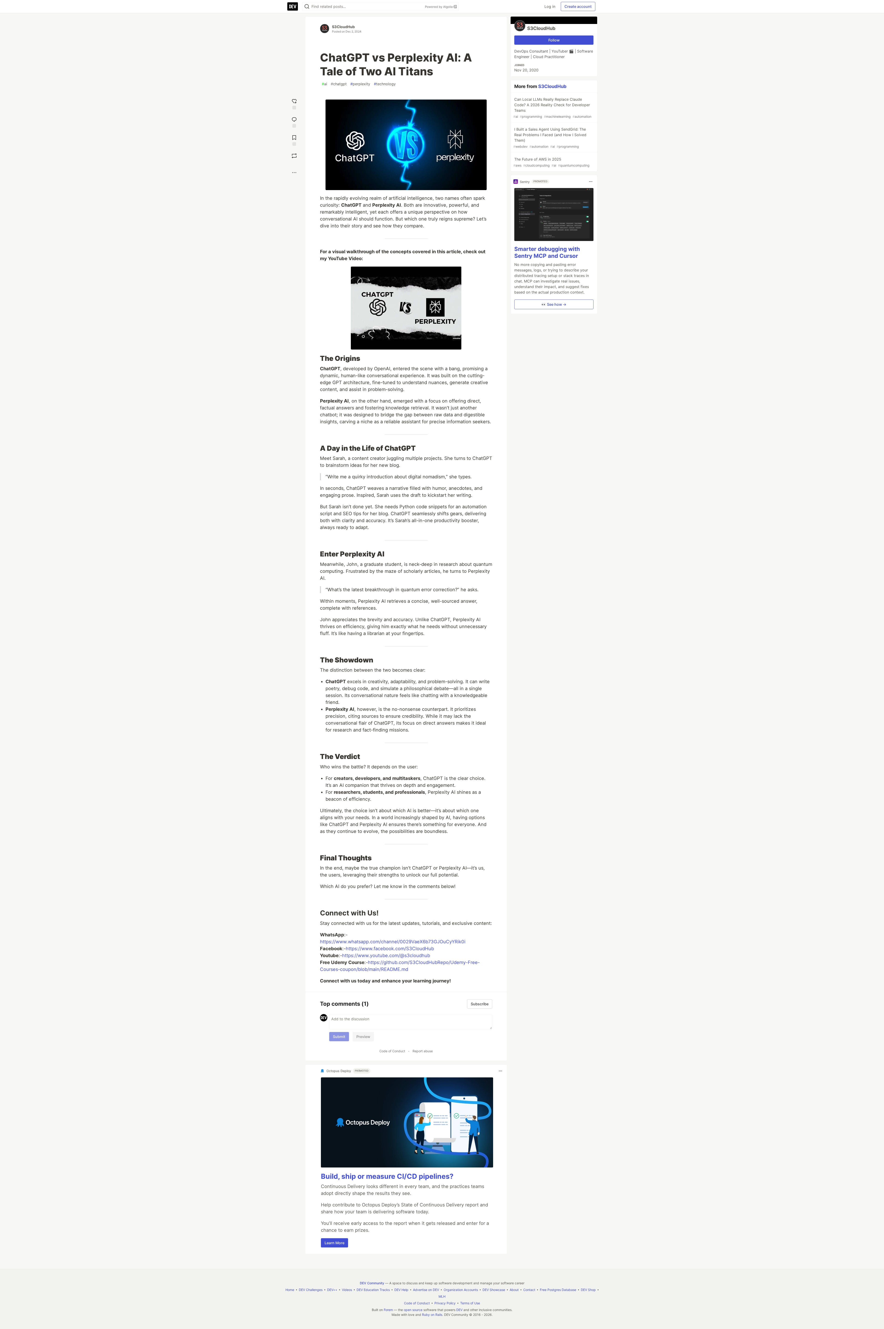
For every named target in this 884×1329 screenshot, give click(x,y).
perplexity (360, 84)
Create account (578, 6)
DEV (459, 1310)
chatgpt (339, 84)
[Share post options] (294, 172)
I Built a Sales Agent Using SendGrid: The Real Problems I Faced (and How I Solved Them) (549, 137)
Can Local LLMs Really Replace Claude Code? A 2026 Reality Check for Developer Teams (552, 107)
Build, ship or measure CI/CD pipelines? (387, 1176)
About (514, 1290)
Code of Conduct (392, 1051)
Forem (388, 1310)
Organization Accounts (461, 1290)
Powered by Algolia (439, 7)
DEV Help (401, 1290)
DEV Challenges (311, 1290)
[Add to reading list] (294, 140)
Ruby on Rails (432, 1315)
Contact (529, 1290)
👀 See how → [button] (553, 304)
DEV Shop (588, 1290)
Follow (554, 40)
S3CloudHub (343, 26)
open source (413, 1310)
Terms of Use (470, 1303)
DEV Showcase (494, 1290)
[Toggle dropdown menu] (500, 1071)
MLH (442, 1296)
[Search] (306, 6)
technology (385, 84)
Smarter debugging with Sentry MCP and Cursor (547, 252)
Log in (549, 6)
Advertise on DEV (426, 1290)
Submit (339, 1036)
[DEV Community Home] (292, 6)
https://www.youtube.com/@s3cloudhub (386, 955)
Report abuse (423, 1051)
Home (289, 1290)
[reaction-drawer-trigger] (294, 103)
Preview (363, 1036)
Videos (347, 1290)
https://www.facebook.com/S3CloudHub (390, 948)
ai (324, 84)
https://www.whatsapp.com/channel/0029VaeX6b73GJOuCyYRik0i (392, 941)
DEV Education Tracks (373, 1290)
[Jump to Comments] (294, 122)
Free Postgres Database (558, 1290)
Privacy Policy (445, 1303)
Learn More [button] (334, 1243)
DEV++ (332, 1290)
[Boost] (294, 156)
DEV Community (372, 1283)
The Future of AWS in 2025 (551, 162)
